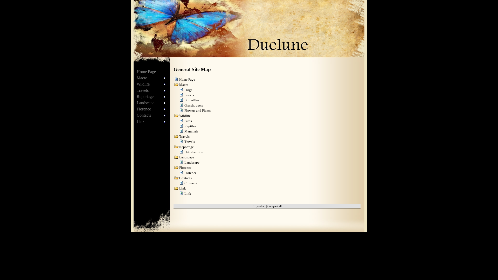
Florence (190, 173)
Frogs (188, 90)
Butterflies (191, 100)
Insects (189, 95)
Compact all (274, 206)
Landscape (191, 162)
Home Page (146, 71)
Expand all (258, 206)
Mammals (191, 131)
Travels (189, 142)
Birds (188, 121)
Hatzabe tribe (193, 152)
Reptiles (190, 126)
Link (187, 193)
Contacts (190, 183)
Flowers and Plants (197, 111)
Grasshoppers (193, 105)
